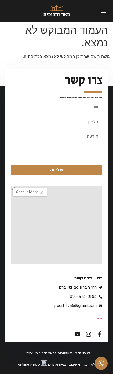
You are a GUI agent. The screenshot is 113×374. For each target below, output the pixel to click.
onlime (23, 364)
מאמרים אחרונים (98, 318)
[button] (103, 11)
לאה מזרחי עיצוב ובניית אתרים (71, 364)
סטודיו (35, 364)
